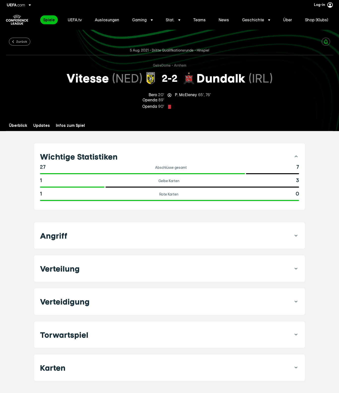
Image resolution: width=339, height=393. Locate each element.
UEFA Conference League (17, 20)
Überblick (18, 125)
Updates (41, 125)
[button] (142, 20)
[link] (49, 20)
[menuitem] (49, 20)
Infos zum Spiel (70, 125)
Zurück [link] (21, 41)
